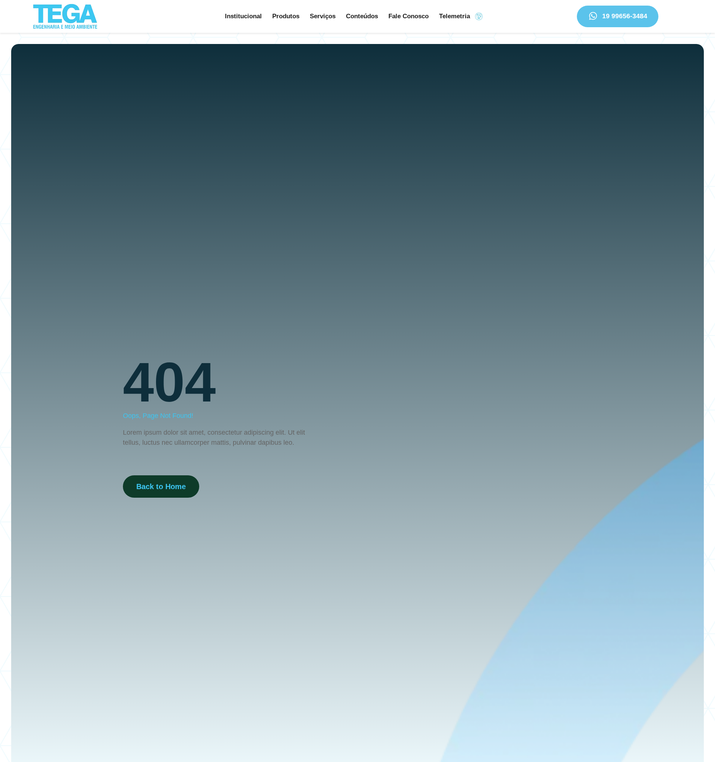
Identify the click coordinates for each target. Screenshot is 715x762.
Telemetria (454, 16)
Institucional (243, 16)
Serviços (323, 16)
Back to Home (161, 486)
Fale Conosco (408, 16)
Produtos (285, 16)
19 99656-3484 (624, 16)
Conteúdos (362, 16)
